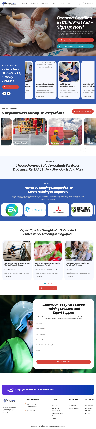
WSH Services (56, 410)
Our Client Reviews (57, 413)
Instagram (90, 405)
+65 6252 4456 (31, 410)
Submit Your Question (64, 361)
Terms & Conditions (74, 408)
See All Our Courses (11, 87)
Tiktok (89, 413)
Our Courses (55, 408)
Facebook (90, 403)
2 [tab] (44, 283)
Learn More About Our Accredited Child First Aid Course (76, 46)
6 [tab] (51, 283)
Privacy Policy (72, 405)
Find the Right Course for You (83, 111)
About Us (54, 405)
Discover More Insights (48, 288)
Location (54, 418)
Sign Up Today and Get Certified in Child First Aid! (76, 40)
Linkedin (90, 408)
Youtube (90, 410)
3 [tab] (46, 283)
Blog (53, 415)
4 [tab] (48, 283)
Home (53, 403)
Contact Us (90, 3)
